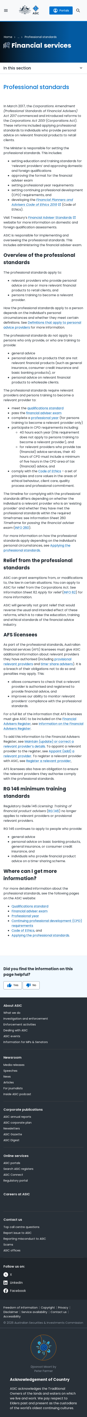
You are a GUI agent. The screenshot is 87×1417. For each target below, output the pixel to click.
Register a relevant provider (48, 761)
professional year (45, 418)
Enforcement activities (19, 1024)
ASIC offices (11, 1250)
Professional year (25, 916)
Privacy (63, 1308)
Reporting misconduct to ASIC (24, 1239)
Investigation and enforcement (25, 1019)
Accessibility (12, 1316)
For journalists (13, 1088)
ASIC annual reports (17, 1117)
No (34, 985)
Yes (15, 985)
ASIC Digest (11, 1140)
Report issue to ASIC (17, 1233)
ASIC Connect (13, 1175)
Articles (8, 1082)
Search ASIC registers (18, 1169)
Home (8, 37)
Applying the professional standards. (36, 548)
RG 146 (53, 811)
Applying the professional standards (40, 935)
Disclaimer (10, 1312)
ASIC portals (11, 1163)
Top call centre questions (21, 1227)
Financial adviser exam (30, 911)
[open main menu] (5, 10)
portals (64, 10)
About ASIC (12, 1005)
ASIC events (11, 1036)
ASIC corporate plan (17, 1123)
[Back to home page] (29, 10)
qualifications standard (45, 408)
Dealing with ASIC (15, 1030)
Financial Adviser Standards (50, 217)
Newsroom (12, 1057)
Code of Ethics (49, 471)
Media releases (13, 1065)
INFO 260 (22, 527)
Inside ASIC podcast (17, 1094)
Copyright (48, 1308)
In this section (17, 68)
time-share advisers (57, 664)
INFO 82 (70, 592)
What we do (11, 1013)
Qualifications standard (30, 906)
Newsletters (11, 1128)
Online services (16, 1156)
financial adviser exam (44, 413)
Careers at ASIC (16, 1194)
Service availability (34, 1312)
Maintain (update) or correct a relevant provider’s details (38, 744)
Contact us (12, 1219)
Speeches (10, 1071)
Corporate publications (23, 1109)
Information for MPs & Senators (25, 1042)
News (7, 1077)
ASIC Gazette (12, 1134)
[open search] (78, 10)
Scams (8, 1245)
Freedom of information (20, 1308)
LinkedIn (16, 1282)
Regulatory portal (15, 1181)
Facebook (18, 1290)
